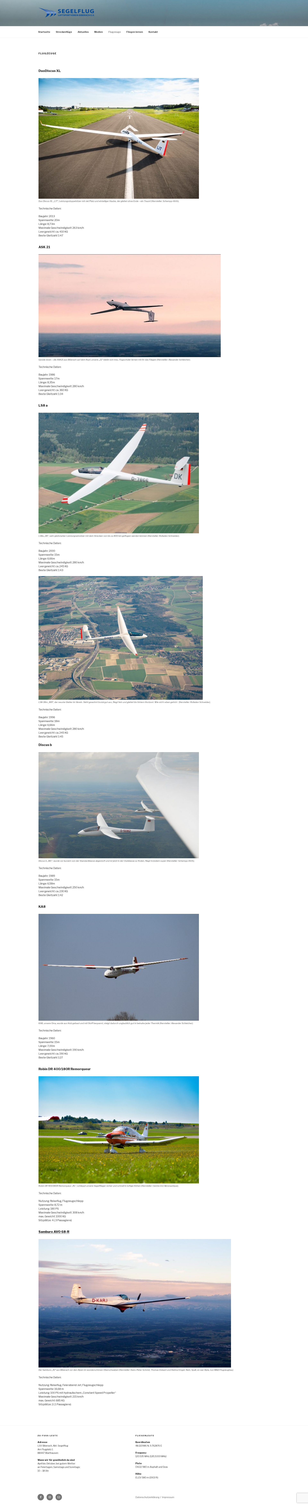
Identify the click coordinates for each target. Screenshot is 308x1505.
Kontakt (153, 32)
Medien (98, 32)
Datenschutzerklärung (147, 1497)
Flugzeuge (114, 32)
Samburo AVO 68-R (53, 1232)
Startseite (44, 32)
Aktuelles (83, 32)
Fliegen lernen (134, 32)
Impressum (168, 1497)
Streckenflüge (64, 32)
